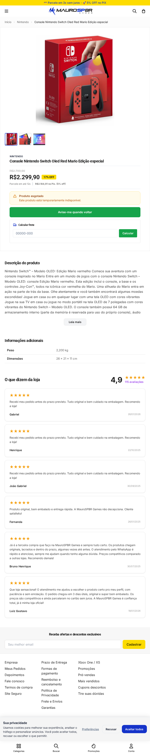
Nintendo (23, 22)
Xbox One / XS (89, 662)
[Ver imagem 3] (39, 139)
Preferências (90, 729)
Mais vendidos (88, 681)
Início (8, 22)
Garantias (48, 708)
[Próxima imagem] (140, 80)
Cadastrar (134, 644)
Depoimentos (14, 675)
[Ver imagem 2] (25, 139)
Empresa (11, 662)
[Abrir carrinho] (143, 11)
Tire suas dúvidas (91, 694)
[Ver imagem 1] (11, 139)
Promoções (86, 669)
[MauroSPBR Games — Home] (70, 11)
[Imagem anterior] (10, 80)
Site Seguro (13, 694)
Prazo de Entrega (54, 662)
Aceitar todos (134, 729)
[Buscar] (134, 11)
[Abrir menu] (6, 11)
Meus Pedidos (15, 669)
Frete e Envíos (51, 701)
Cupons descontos (92, 687)
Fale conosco (14, 681)
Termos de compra (19, 687)
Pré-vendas (86, 675)
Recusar (111, 729)
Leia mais (75, 322)
